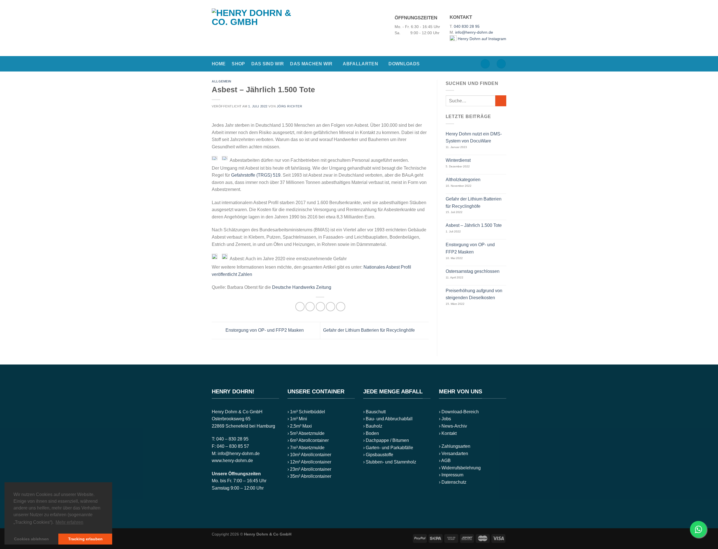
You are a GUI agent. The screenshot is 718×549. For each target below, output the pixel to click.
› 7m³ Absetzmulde (306, 447)
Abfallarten (360, 63)
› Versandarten (453, 453)
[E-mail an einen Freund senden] (320, 306)
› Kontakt (448, 433)
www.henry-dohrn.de (232, 460)
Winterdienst (458, 160)
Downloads (404, 63)
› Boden (371, 433)
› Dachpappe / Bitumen (386, 440)
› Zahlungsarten (454, 446)
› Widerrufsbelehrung (460, 467)
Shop (238, 63)
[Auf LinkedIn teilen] (340, 306)
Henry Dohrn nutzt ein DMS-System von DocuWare (474, 138)
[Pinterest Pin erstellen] (330, 306)
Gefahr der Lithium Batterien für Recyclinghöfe (369, 330)
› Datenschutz (452, 482)
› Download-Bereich (459, 411)
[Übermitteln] (500, 100)
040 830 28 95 (467, 26)
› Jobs (445, 418)
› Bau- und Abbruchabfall (388, 418)
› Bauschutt (374, 411)
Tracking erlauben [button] (85, 539)
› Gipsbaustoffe (378, 454)
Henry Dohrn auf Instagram (481, 39)
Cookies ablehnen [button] (31, 539)
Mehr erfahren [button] (69, 522)
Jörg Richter (289, 106)
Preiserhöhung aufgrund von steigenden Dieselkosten (474, 294)
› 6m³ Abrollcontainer (308, 440)
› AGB (445, 460)
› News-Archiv (453, 426)
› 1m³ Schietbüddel (306, 411)
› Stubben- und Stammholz (389, 462)
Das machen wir (311, 63)
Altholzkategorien (463, 179)
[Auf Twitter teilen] (310, 306)
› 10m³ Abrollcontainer (309, 454)
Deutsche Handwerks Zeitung (301, 287)
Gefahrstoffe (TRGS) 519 (255, 175)
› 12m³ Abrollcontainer (309, 462)
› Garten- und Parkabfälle (388, 447)
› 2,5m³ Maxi (299, 426)
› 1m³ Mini (297, 418)
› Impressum (451, 474)
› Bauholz (372, 426)
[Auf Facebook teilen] (300, 306)
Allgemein (221, 81)
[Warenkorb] (501, 63)
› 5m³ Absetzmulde (306, 433)
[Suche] (485, 63)
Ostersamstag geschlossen (473, 271)
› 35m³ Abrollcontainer (309, 476)
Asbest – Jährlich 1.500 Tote (474, 225)
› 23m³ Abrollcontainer (309, 469)
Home (218, 63)
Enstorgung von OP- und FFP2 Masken (264, 330)
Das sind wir (267, 63)
